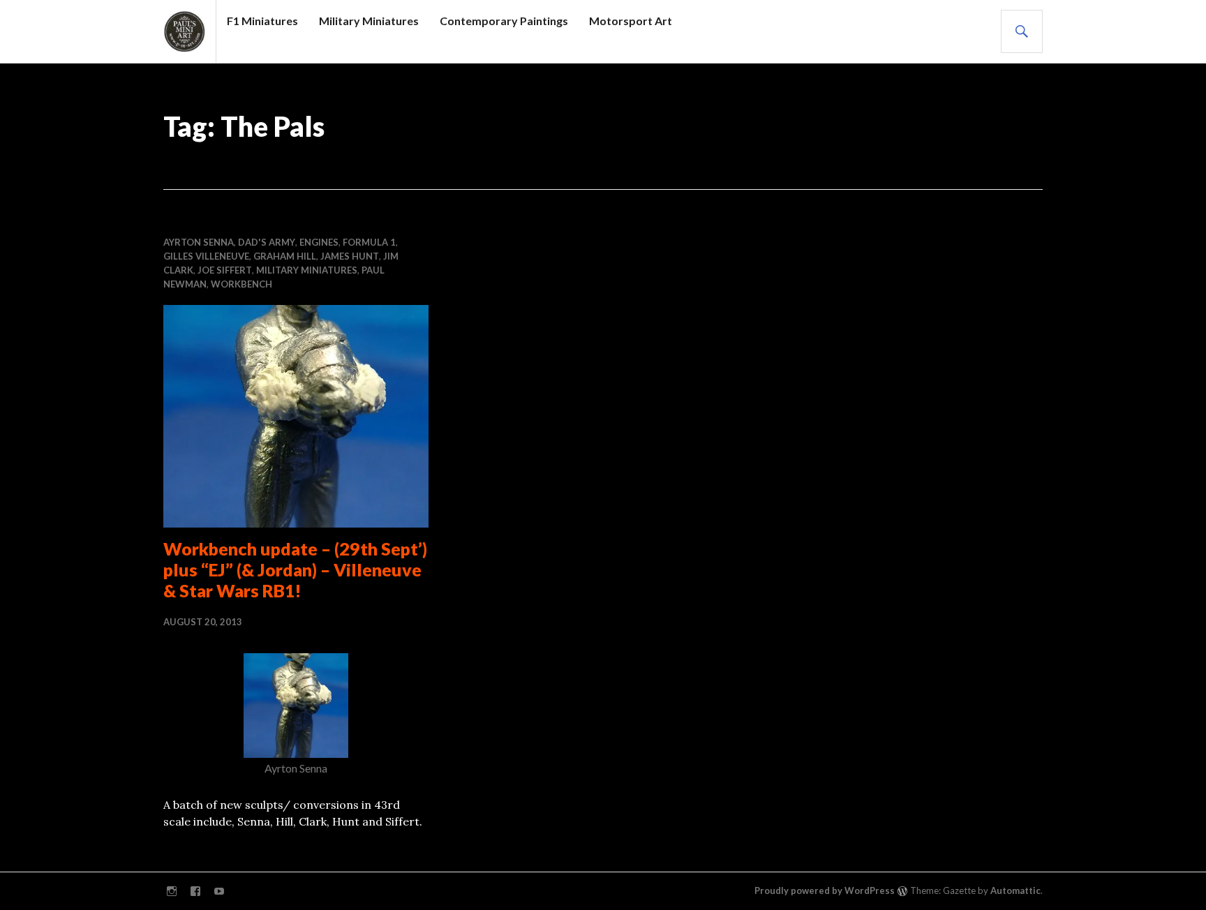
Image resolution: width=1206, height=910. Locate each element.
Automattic (1015, 890)
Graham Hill (284, 256)
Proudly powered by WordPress (824, 890)
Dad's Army (266, 242)
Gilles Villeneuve (206, 256)
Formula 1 (369, 242)
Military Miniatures (369, 20)
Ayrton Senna (198, 242)
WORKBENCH (241, 284)
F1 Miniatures (262, 20)
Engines (318, 242)
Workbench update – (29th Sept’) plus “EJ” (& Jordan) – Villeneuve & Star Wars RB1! (295, 569)
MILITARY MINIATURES (306, 270)
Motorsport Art (630, 20)
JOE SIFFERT (225, 270)
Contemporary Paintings (504, 20)
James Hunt (349, 256)
